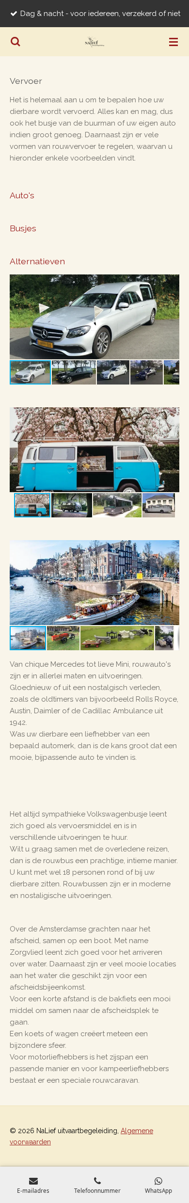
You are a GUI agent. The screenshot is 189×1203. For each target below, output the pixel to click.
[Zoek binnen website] (15, 41)
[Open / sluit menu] (173, 41)
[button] (170, 283)
